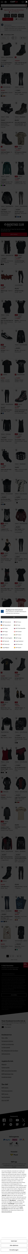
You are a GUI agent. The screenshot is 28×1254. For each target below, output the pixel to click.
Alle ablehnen (14, 1245)
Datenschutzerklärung (7, 1211)
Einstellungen (14, 1250)
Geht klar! (14, 1241)
